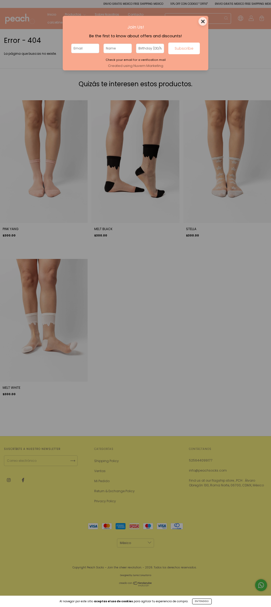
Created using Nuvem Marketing (135, 65)
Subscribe (184, 48)
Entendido (202, 601)
